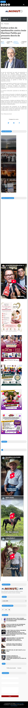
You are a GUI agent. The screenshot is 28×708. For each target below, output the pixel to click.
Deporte (16, 41)
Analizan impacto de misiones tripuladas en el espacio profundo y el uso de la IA (15, 639)
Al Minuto (2, 42)
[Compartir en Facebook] (19, 122)
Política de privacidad (11, 668)
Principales (6, 23)
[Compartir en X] (8, 122)
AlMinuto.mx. (20, 703)
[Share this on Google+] (14, 122)
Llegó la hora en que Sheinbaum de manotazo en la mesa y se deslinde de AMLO (15, 625)
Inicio (2, 23)
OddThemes (14, 705)
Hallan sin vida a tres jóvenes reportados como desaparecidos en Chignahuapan (16, 619)
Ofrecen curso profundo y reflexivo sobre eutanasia (14, 644)
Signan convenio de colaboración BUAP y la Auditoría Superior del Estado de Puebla (16, 657)
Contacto (19, 668)
